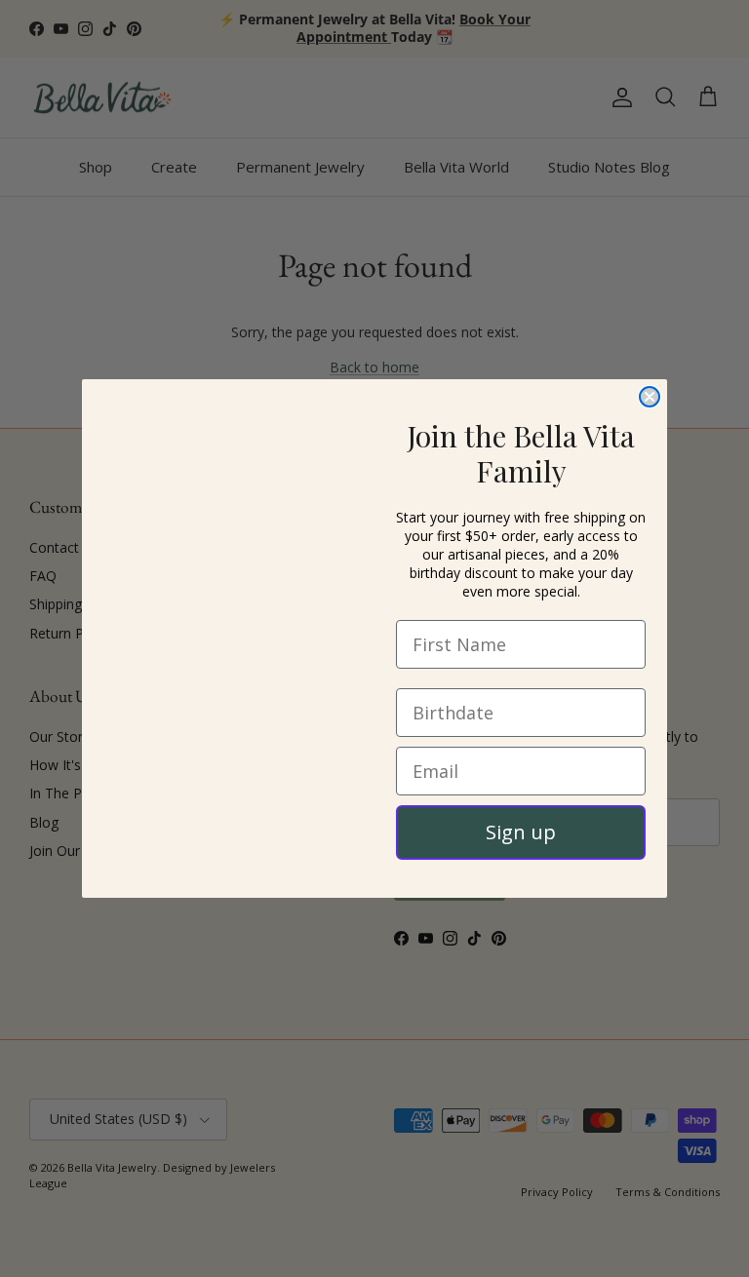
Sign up (521, 832)
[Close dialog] (649, 396)
